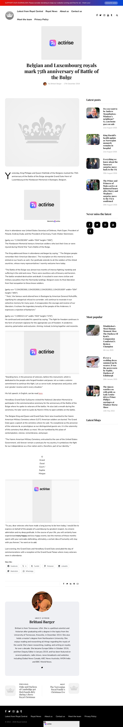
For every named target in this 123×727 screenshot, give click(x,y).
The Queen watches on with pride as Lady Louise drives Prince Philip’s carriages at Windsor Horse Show (110, 397)
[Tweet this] (67, 584)
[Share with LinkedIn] (70, 584)
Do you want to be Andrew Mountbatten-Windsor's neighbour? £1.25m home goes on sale (110, 116)
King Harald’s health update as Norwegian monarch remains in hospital (109, 141)
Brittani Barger (56, 84)
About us (64, 11)
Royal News (51, 11)
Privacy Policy (41, 19)
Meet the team (24, 19)
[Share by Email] (77, 584)
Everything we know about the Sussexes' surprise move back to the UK (110, 164)
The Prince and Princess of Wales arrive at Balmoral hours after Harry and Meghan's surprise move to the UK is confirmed (110, 190)
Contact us (76, 11)
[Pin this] (74, 584)
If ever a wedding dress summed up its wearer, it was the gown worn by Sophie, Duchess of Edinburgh (110, 366)
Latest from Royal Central (30, 11)
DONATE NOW (111, 3)
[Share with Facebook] (63, 584)
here (41, 393)
